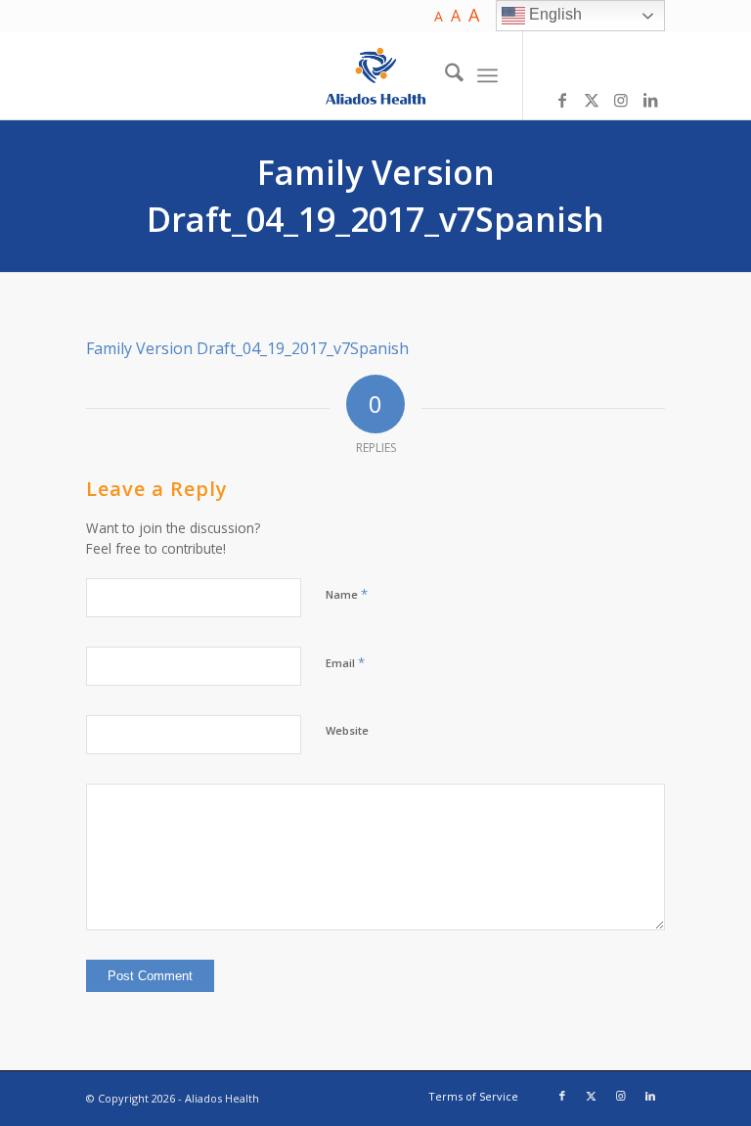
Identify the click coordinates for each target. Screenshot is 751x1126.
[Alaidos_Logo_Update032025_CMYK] (376, 75)
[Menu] (487, 75)
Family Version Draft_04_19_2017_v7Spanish (375, 196)
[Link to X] (591, 99)
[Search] (444, 75)
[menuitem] (444, 75)
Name (347, 594)
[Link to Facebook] (562, 99)
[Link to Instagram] (621, 99)
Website (347, 730)
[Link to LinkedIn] (650, 99)
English (553, 14)
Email (345, 662)
